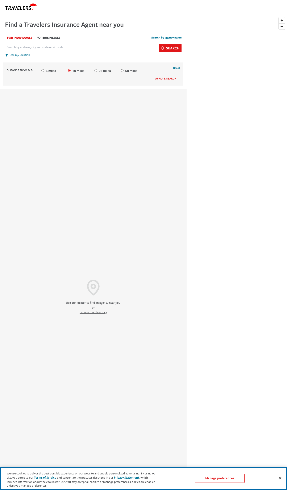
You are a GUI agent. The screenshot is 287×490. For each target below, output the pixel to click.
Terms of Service (45, 477)
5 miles (51, 70)
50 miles (131, 70)
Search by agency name (166, 37)
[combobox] (80, 47)
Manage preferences (219, 478)
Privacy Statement (126, 477)
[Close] (280, 478)
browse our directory (93, 312)
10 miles (78, 70)
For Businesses (48, 38)
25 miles (105, 70)
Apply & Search (165, 78)
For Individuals (19, 38)
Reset (176, 68)
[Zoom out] (282, 26)
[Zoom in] (282, 20)
